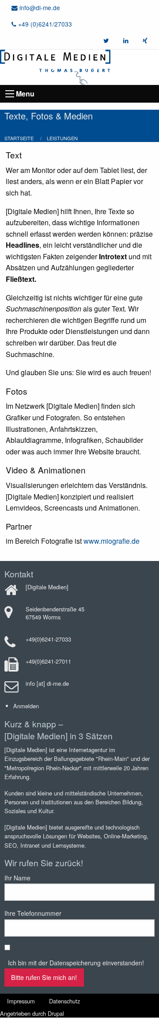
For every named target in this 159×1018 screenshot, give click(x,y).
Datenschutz (64, 1001)
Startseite (19, 138)
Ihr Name (17, 877)
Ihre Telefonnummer (32, 913)
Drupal (56, 1013)
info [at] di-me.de (47, 683)
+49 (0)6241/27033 (44, 23)
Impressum (21, 1001)
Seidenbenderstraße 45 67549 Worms (55, 613)
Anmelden (26, 706)
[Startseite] (55, 66)
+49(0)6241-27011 (48, 661)
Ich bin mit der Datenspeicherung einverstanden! (76, 962)
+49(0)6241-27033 (48, 639)
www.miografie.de (111, 541)
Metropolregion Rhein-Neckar (43, 768)
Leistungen (62, 138)
